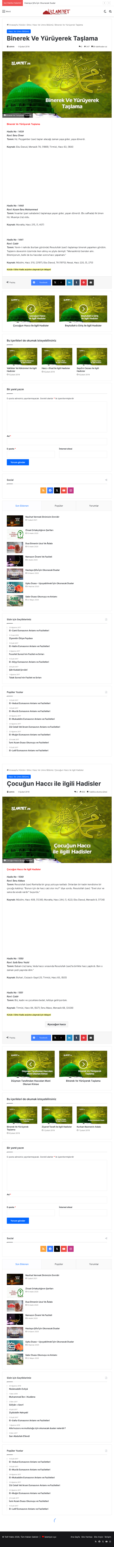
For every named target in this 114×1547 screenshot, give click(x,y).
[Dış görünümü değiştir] (105, 12)
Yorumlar (94, 505)
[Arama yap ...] (110, 12)
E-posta (11, 449)
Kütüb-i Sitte (25, 25)
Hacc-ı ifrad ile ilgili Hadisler (56, 368)
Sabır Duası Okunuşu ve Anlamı (41, 596)
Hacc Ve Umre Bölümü (43, 25)
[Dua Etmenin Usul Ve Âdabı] (15, 547)
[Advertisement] (57, 173)
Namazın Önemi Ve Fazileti (38, 556)
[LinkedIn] (69, 282)
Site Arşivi (98, 1537)
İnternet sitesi (65, 449)
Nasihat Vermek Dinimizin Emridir (42, 517)
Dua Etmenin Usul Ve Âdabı (39, 543)
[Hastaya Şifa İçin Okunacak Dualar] (15, 574)
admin (11, 46)
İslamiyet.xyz (50, 1537)
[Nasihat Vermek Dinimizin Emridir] (15, 521)
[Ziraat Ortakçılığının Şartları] (15, 534)
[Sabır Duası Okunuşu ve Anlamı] (15, 600)
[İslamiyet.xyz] (57, 11)
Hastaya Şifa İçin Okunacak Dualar (42, 570)
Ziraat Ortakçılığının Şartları (39, 530)
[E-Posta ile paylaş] (91, 282)
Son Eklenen (22, 505)
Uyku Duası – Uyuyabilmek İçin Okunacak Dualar (49, 583)
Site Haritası (86, 1537)
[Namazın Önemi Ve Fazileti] (15, 560)
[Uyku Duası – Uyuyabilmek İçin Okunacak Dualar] (15, 587)
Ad (9, 436)
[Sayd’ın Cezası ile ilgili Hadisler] (92, 356)
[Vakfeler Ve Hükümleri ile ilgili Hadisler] (22, 356)
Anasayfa (13, 25)
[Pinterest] (84, 282)
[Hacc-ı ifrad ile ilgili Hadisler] (57, 356)
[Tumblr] (77, 282)
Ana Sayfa (75, 1537)
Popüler (59, 505)
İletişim (108, 1537)
